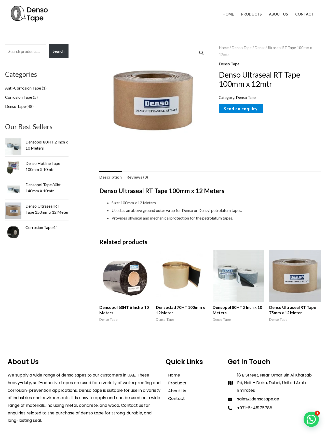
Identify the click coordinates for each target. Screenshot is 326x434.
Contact (304, 14)
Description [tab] (110, 177)
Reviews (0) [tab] (137, 177)
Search (58, 51)
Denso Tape (242, 47)
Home (228, 14)
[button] (201, 52)
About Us (278, 14)
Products (251, 14)
